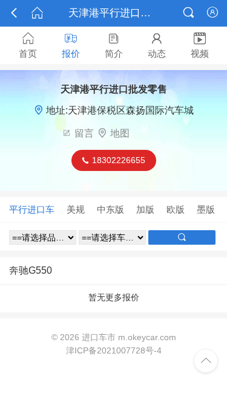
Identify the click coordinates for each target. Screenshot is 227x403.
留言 (84, 133)
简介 (114, 45)
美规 (76, 209)
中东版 (110, 209)
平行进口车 (31, 209)
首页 (28, 45)
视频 (200, 45)
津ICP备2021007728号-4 (114, 350)
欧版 (175, 209)
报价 (71, 45)
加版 (145, 209)
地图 (120, 133)
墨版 (206, 209)
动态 (157, 45)
